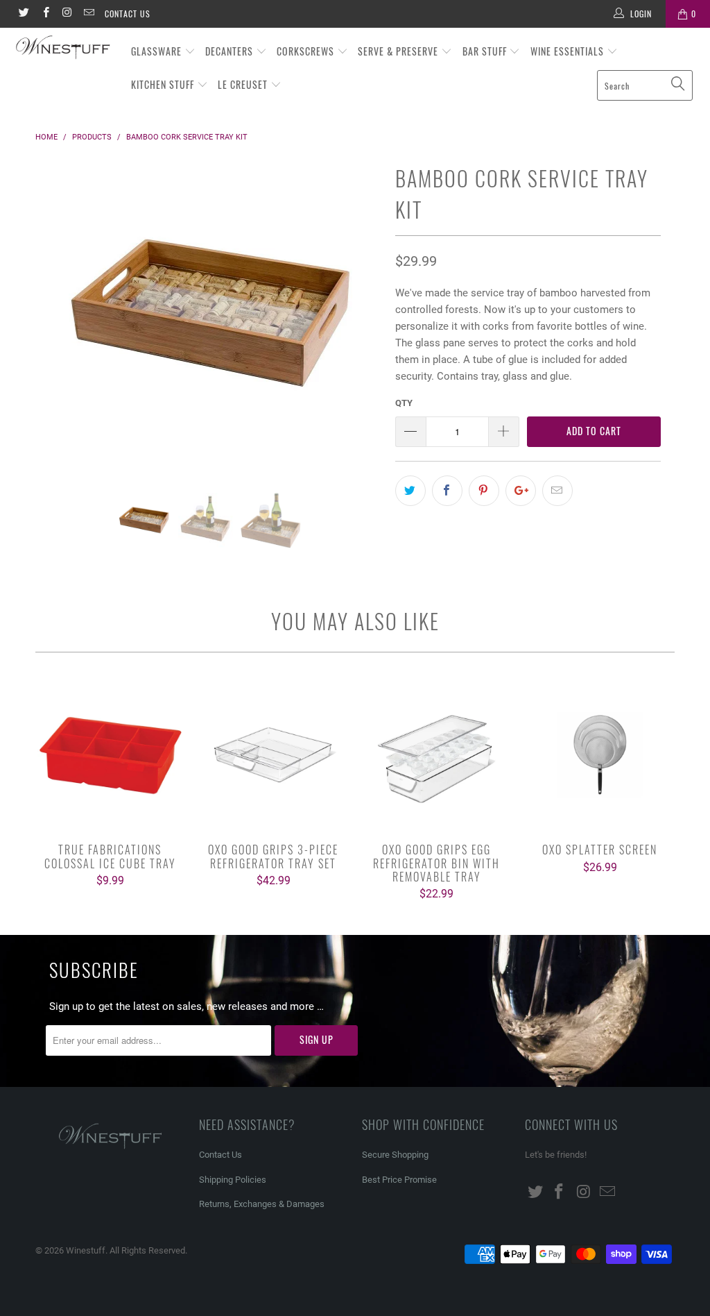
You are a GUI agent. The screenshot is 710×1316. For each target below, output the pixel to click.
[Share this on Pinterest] (484, 490)
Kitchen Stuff (164, 84)
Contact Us (127, 13)
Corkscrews (307, 51)
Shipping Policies (232, 1179)
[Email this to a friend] (557, 490)
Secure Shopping (395, 1154)
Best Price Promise (399, 1179)
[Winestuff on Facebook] (45, 14)
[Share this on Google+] (520, 490)
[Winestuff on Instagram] (67, 14)
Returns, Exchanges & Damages (261, 1204)
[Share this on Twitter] (410, 490)
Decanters (230, 51)
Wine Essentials (568, 51)
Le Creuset (244, 84)
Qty (404, 403)
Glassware (157, 51)
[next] (363, 326)
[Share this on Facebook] (447, 490)
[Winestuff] (64, 48)
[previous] (54, 326)
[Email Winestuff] (88, 14)
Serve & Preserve (399, 51)
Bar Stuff (486, 51)
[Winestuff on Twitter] (23, 14)
